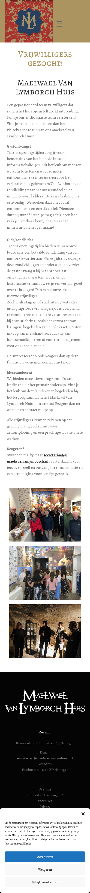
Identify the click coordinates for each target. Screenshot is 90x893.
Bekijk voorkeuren (45, 882)
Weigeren (45, 869)
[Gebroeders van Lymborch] (29, 21)
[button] (83, 813)
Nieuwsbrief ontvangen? (45, 795)
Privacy (45, 806)
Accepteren (45, 856)
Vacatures (45, 801)
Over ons (45, 789)
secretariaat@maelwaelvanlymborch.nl (45, 758)
